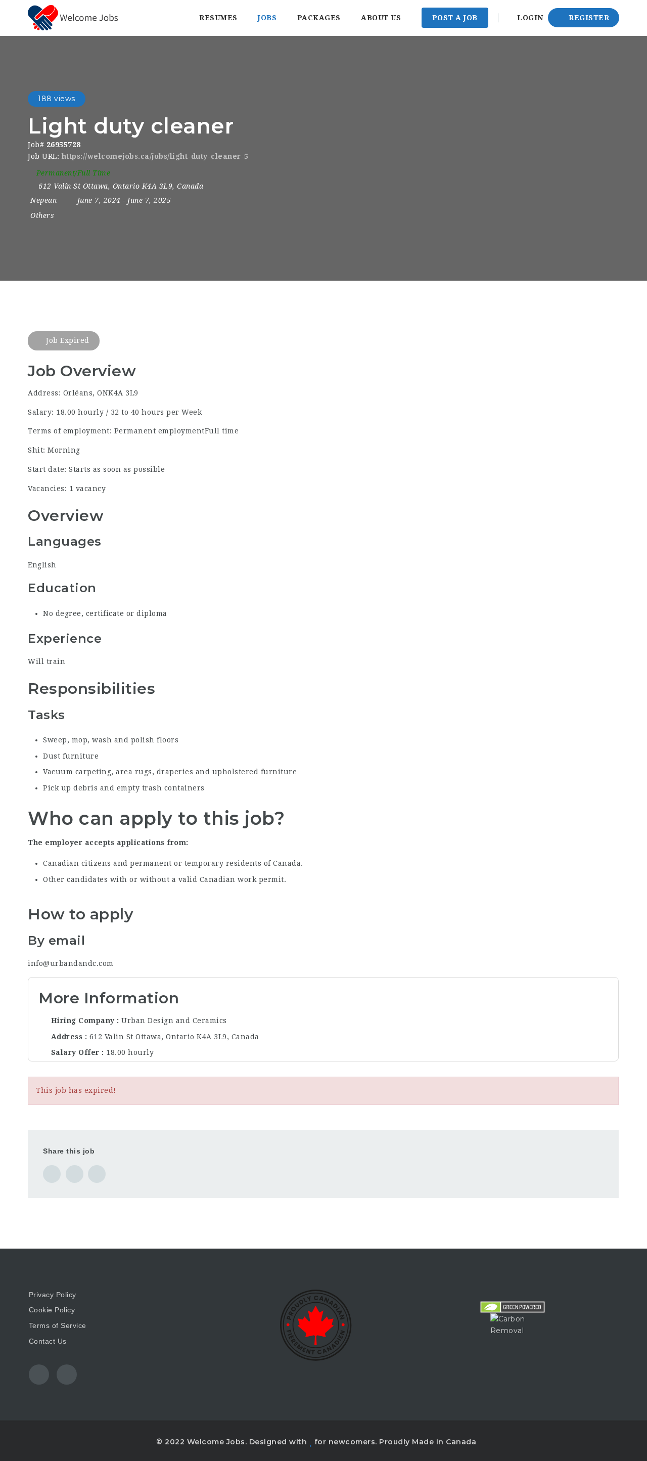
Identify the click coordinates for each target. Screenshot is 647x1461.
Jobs (267, 18)
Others (42, 215)
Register (588, 18)
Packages (319, 18)
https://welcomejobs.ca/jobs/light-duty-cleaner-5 (155, 156)
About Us (381, 18)
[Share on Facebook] (52, 1174)
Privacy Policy (52, 1295)
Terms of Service (57, 1325)
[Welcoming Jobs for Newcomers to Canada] (73, 17)
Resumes (218, 18)
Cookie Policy (52, 1310)
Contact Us (48, 1341)
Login (529, 18)
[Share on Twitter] (74, 1174)
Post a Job (455, 18)
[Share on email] (97, 1174)
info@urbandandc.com (71, 963)
